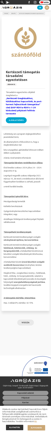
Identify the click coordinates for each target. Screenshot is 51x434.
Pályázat (25, 398)
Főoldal (6, 13)
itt (35, 421)
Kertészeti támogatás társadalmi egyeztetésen (31, 13)
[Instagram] (35, 2)
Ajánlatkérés (16, 120)
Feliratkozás (44, 2)
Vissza (26, 322)
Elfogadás (36, 428)
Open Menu (47, 8)
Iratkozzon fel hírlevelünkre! (8, 2)
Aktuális (13, 13)
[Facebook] (29, 2)
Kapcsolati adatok (25, 393)
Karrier (25, 402)
